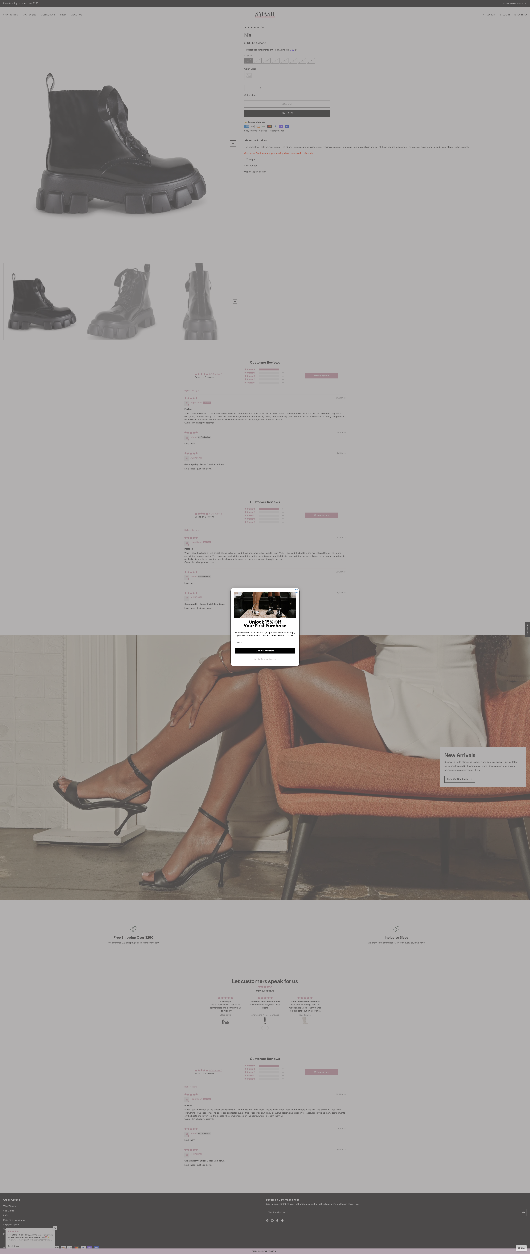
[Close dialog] (296, 591)
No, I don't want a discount (265, 659)
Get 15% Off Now (265, 650)
